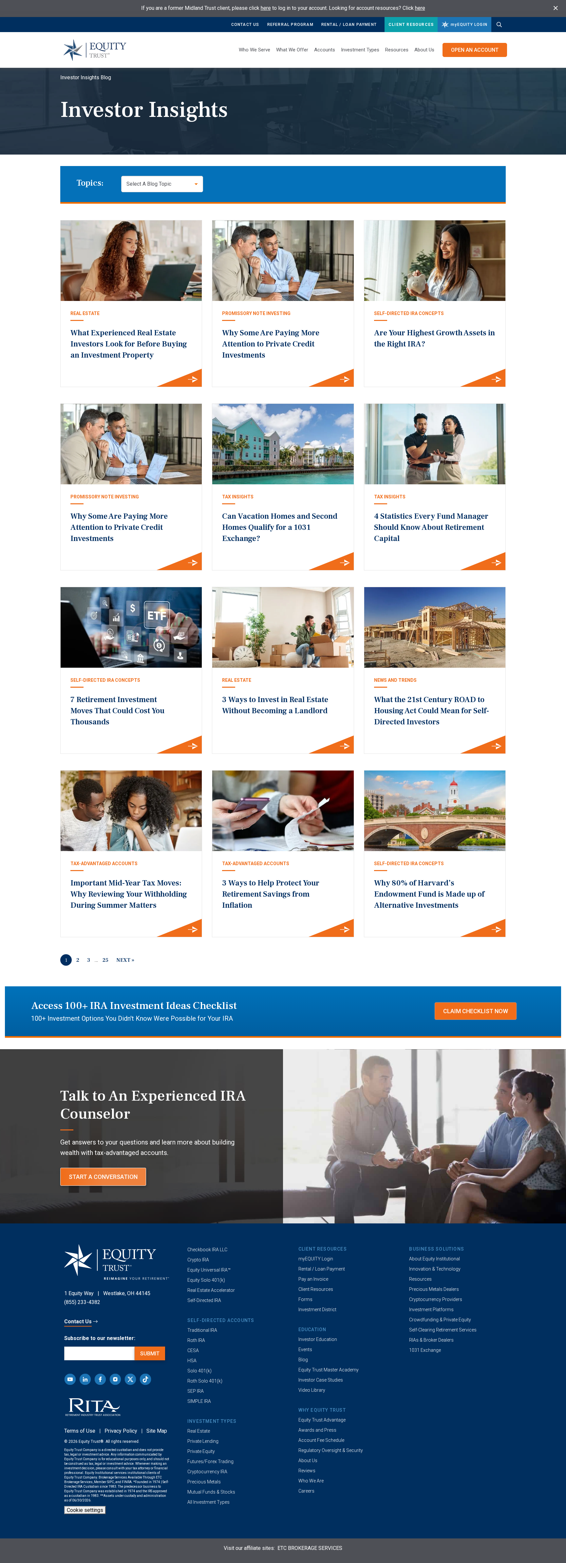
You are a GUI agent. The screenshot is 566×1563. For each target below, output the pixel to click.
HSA (192, 1360)
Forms (305, 1299)
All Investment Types (208, 1502)
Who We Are (311, 1480)
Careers (306, 1491)
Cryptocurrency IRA (207, 1471)
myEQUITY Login (315, 1258)
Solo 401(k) (199, 1370)
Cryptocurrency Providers (435, 1299)
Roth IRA (196, 1340)
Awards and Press (317, 1430)
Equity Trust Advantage (322, 1420)
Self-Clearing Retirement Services (443, 1329)
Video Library (311, 1390)
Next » (125, 960)
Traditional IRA (202, 1330)
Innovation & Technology (435, 1269)
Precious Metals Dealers (434, 1289)
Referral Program (290, 24)
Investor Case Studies (320, 1380)
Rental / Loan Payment (349, 24)
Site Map (156, 1431)
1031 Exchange (425, 1350)
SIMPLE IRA (199, 1401)
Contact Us (245, 24)
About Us (424, 50)
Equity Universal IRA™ (209, 1270)
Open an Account (475, 50)
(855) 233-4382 (82, 1302)
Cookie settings (85, 1510)
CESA (193, 1350)
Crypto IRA (198, 1259)
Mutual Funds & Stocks (211, 1492)
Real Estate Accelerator (211, 1290)
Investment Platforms (431, 1309)
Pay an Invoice (313, 1279)
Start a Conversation (103, 1176)
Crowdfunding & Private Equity (440, 1319)
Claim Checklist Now (475, 1011)
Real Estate (198, 1431)
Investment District (317, 1309)
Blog (303, 1359)
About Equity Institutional (434, 1258)
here (266, 8)
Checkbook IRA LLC (207, 1249)
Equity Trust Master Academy (328, 1369)
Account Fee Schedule (321, 1440)
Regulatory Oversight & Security (330, 1450)
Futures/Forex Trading (210, 1461)
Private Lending (202, 1441)
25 (105, 960)
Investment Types (360, 50)
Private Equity (201, 1451)
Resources (420, 1279)
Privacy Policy (120, 1431)
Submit (150, 1353)
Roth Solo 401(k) (204, 1381)
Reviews (306, 1470)
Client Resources (411, 24)
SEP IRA (195, 1391)
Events (305, 1349)
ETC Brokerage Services (309, 1548)
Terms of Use (79, 1431)
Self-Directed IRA (204, 1300)
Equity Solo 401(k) (206, 1280)
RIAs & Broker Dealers (431, 1340)
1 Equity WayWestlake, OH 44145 (107, 1293)
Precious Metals (204, 1481)
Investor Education (317, 1339)
